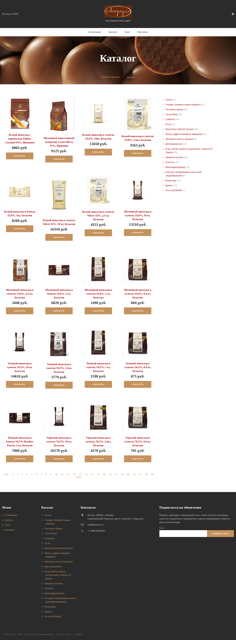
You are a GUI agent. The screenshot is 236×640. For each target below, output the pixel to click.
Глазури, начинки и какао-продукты (185, 104)
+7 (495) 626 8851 (96, 531)
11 (62, 474)
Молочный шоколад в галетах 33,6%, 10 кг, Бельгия (137, 215)
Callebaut (172, 119)
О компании (94, 32)
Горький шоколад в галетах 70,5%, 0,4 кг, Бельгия (138, 441)
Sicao (170, 124)
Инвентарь (173, 180)
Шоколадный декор (177, 167)
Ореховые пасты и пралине (181, 139)
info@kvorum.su (95, 525)
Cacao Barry (173, 114)
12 (68, 474)
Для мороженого (176, 144)
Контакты (143, 32)
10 (56, 474)
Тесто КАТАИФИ (175, 190)
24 (140, 474)
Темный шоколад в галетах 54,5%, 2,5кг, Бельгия (59, 368)
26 (152, 474)
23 (134, 474)
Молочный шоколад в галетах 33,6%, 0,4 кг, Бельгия (137, 293)
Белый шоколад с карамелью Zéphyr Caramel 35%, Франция (19, 138)
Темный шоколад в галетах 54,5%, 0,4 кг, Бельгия (138, 367)
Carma (170, 100)
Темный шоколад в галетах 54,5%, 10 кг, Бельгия (20, 367)
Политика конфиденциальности (39, 634)
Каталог (113, 32)
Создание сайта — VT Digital (69, 634)
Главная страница (110, 77)
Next (78, 477)
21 (122, 474)
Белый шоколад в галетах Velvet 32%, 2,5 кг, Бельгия (98, 215)
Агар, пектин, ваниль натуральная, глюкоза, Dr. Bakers (58, 575)
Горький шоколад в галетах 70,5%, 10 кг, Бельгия (59, 441)
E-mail (161, 528)
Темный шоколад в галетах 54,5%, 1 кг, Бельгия (98, 367)
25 (146, 474)
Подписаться (220, 533)
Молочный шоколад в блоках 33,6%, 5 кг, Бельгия (59, 293)
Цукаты (171, 185)
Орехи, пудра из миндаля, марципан (185, 134)
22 (128, 474)
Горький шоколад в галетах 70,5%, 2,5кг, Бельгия (98, 441)
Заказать (19, 156)
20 (116, 474)
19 (110, 474)
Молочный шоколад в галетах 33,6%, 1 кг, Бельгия (98, 293)
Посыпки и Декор (176, 109)
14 (80, 474)
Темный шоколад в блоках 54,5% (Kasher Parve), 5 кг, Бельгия (19, 441)
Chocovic (172, 162)
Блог (127, 32)
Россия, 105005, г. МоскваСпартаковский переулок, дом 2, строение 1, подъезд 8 (115, 517)
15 (86, 474)
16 (92, 474)
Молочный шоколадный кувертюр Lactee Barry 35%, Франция (59, 141)
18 (104, 474)
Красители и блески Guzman (181, 129)
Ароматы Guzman (176, 157)
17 (98, 474)
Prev (6, 474)
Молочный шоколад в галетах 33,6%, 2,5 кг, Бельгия (19, 293)
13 (74, 474)
